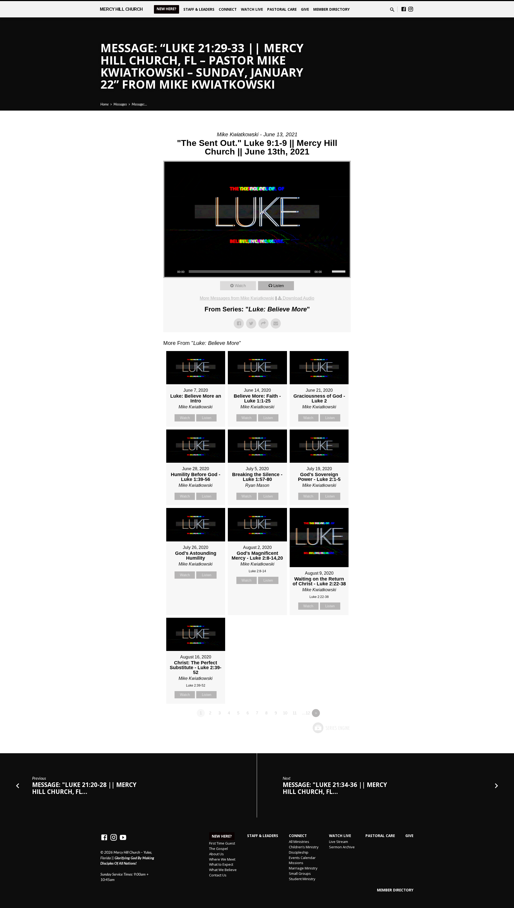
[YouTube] (123, 837)
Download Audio (298, 298)
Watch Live (252, 9)
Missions (296, 862)
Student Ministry (302, 878)
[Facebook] (404, 9)
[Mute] (327, 271)
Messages (120, 104)
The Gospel (218, 848)
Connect (228, 9)
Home (104, 104)
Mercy (121, 9)
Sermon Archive (342, 847)
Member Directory (331, 9)
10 (285, 713)
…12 (306, 713)
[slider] (339, 271)
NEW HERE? (166, 8)
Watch (240, 285)
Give (305, 9)
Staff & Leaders (198, 9)
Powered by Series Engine (331, 727)
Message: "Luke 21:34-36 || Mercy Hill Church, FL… (335, 788)
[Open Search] (392, 9)
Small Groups (300, 873)
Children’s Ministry (304, 847)
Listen (278, 285)
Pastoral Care (282, 9)
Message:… (139, 104)
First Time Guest (222, 843)
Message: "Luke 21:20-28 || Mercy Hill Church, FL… (84, 788)
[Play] (171, 271)
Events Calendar (302, 857)
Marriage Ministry (303, 868)
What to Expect (221, 864)
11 (295, 713)
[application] (257, 271)
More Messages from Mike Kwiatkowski (237, 298)
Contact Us (217, 875)
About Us (216, 854)
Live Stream (338, 841)
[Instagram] (411, 9)
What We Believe (223, 869)
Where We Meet (222, 859)
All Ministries (299, 841)
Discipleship (298, 852)
